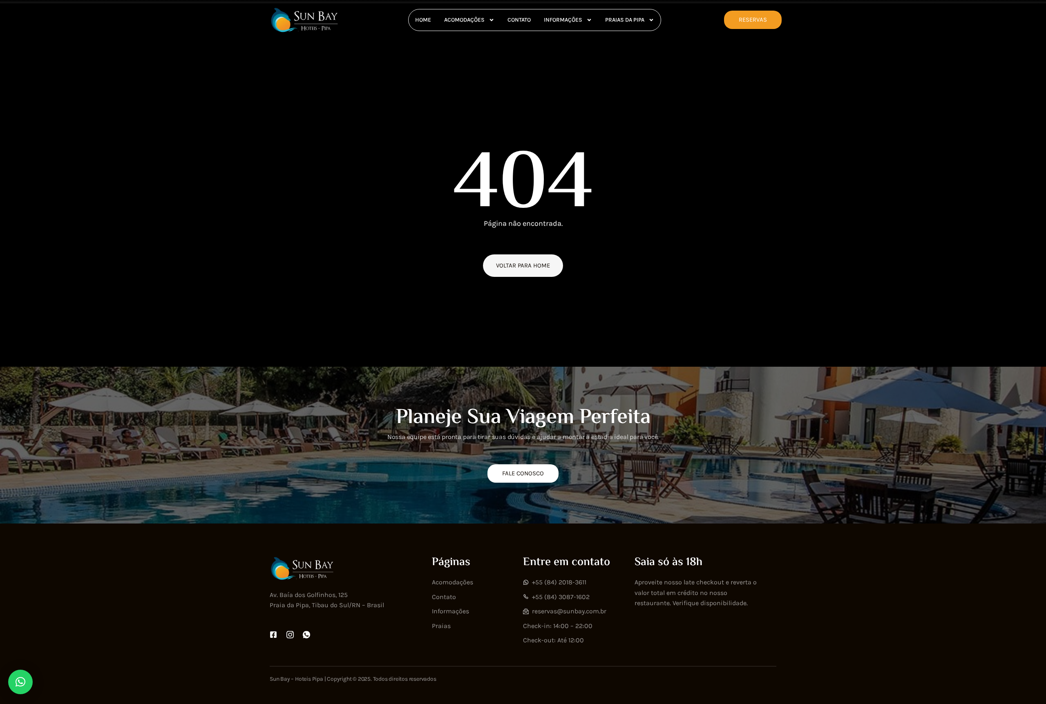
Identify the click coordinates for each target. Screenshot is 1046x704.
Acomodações (464, 19)
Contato (519, 19)
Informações (563, 19)
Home (423, 19)
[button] (20, 682)
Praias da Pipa (624, 19)
